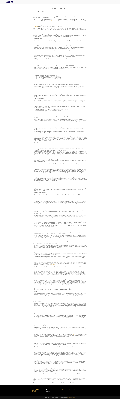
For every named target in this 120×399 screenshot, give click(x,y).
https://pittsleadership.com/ (51, 20)
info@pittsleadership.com (67, 389)
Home (33, 392)
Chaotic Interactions (71, 397)
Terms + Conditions (35, 389)
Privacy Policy (35, 26)
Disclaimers (34, 391)
